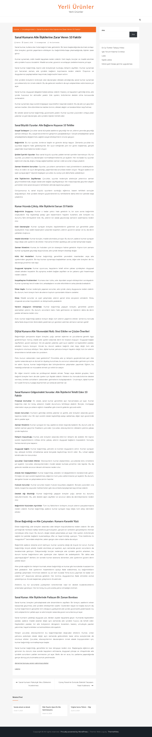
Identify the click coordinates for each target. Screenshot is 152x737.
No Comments (54, 42)
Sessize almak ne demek (22, 707)
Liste (104, 56)
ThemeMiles (113, 732)
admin (18, 42)
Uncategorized (41, 42)
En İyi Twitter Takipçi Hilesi (113, 48)
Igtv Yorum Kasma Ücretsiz (113, 52)
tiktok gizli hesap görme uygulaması (117, 64)
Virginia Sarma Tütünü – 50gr (81, 707)
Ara (103, 30)
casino (17, 669)
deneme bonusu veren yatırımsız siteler (32, 663)
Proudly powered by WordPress (74, 732)
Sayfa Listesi (107, 60)
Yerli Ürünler (76, 7)
